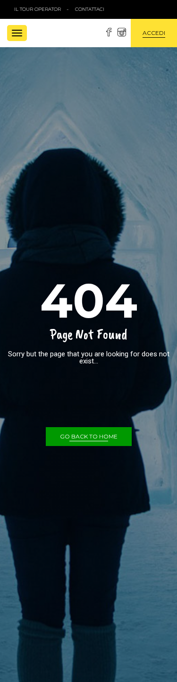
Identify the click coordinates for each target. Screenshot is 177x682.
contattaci (89, 9)
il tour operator (37, 9)
